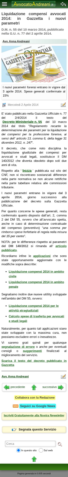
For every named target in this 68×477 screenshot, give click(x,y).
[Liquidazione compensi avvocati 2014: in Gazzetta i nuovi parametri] (34, 64)
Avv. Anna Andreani (16, 41)
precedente (18, 387)
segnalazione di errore (18, 347)
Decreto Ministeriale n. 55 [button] (22, 122)
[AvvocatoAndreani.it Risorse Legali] (34, 7)
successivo (49, 387)
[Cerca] (60, 444)
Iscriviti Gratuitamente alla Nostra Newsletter (34, 415)
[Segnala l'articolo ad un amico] (64, 104)
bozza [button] (27, 170)
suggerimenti (32, 351)
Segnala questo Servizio (37, 429)
